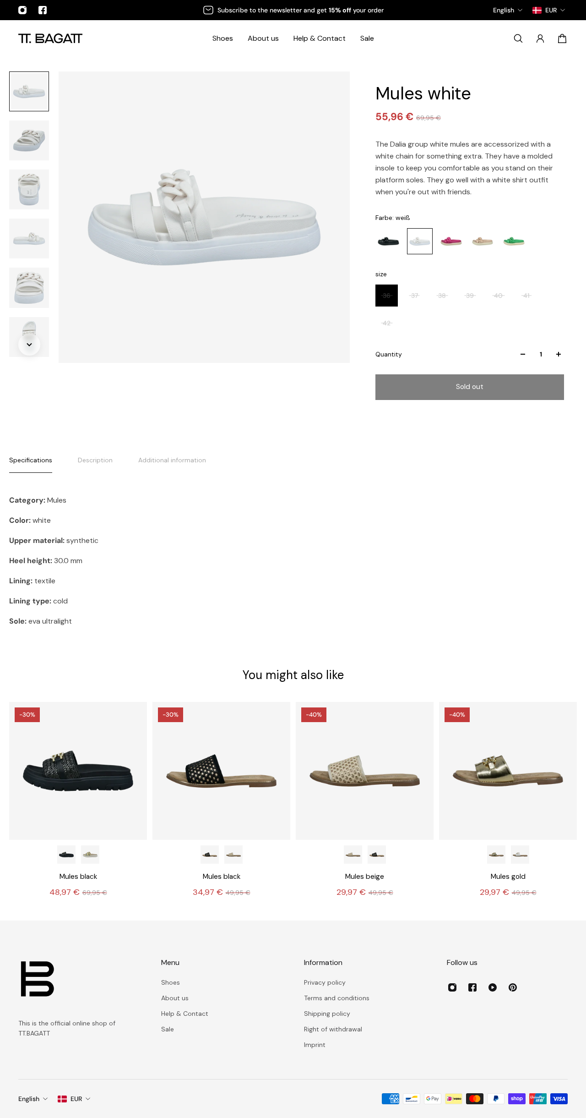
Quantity (388, 354)
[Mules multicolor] (90, 854)
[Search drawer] (518, 38)
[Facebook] (43, 10)
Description (95, 460)
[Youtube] (493, 987)
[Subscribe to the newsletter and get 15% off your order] (293, 10)
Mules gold (508, 876)
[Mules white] (520, 854)
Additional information (172, 460)
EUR (76, 1099)
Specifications (30, 460)
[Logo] (50, 38)
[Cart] (562, 38)
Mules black (78, 876)
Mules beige (364, 876)
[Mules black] (78, 771)
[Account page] (540, 38)
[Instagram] (22, 10)
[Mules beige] (233, 854)
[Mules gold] (508, 771)
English (28, 1099)
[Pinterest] (513, 987)
